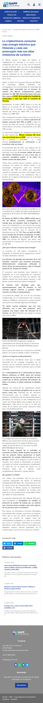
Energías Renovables (19, 29)
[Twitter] (27, 665)
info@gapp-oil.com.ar (10, 659)
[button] (7, 543)
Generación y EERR (33, 29)
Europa (4, 32)
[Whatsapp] (19, 665)
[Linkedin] (23, 665)
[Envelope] (15, 665)
